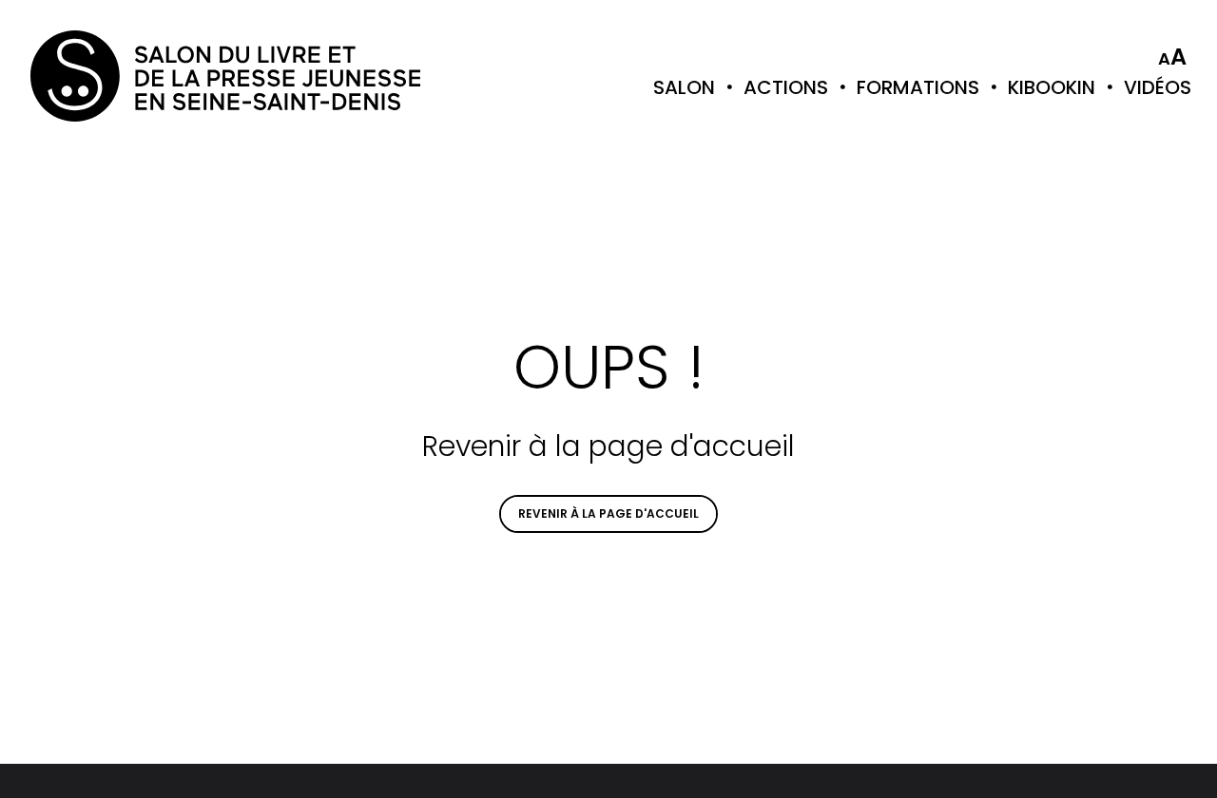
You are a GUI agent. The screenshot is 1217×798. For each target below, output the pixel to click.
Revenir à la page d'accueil (608, 513)
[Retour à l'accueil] (106, 76)
